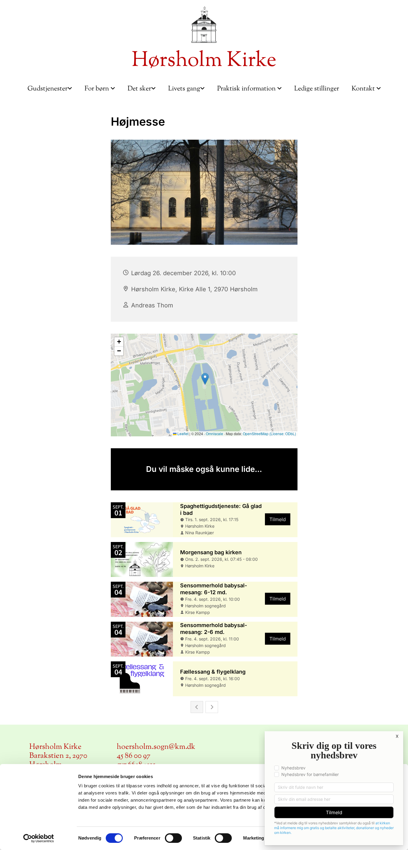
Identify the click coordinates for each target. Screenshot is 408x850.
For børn (98, 89)
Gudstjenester (47, 89)
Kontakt (364, 89)
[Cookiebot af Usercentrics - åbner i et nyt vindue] (39, 838)
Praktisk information (247, 89)
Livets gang (184, 89)
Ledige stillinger (316, 89)
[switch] (173, 838)
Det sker (139, 89)
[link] (49, 89)
